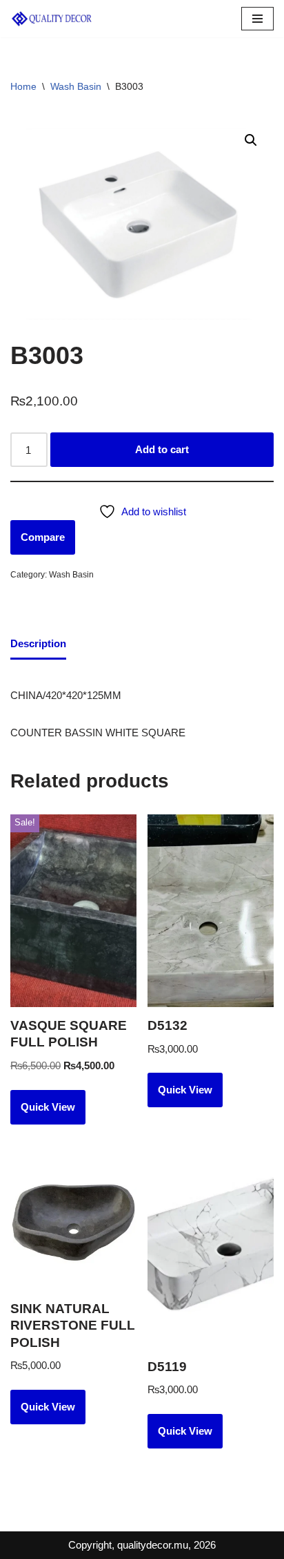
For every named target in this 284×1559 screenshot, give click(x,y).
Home (23, 86)
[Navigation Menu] (257, 18)
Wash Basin (75, 86)
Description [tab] (38, 643)
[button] (251, 140)
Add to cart (162, 449)
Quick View (48, 1107)
